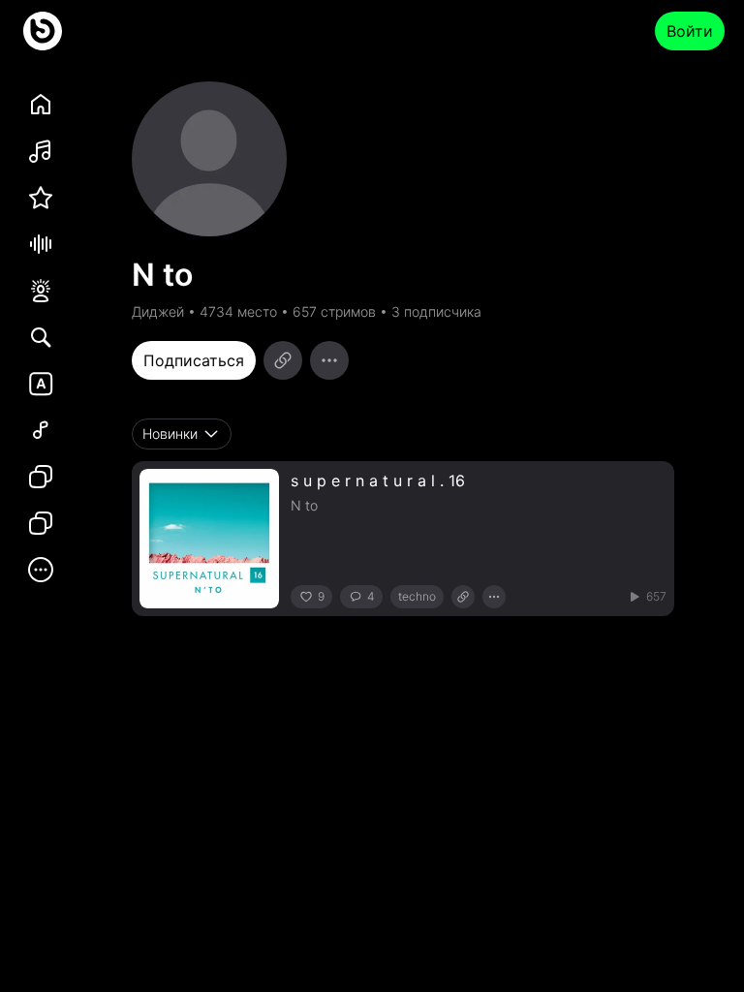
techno (417, 596)
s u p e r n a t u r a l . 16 (378, 480)
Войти (689, 31)
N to (304, 505)
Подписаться (193, 360)
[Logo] (42, 31)
